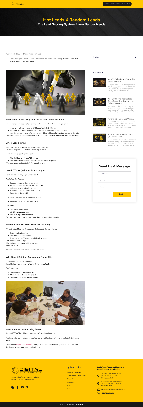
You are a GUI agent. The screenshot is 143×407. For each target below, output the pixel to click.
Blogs (68, 386)
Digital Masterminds (24, 344)
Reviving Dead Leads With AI (121, 119)
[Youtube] (22, 387)
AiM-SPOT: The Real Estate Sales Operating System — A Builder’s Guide (121, 101)
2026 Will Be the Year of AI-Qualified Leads (120, 136)
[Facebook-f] (17, 387)
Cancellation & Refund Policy (76, 376)
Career (69, 389)
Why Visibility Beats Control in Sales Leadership (121, 80)
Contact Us (70, 382)
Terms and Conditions (74, 372)
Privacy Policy (71, 379)
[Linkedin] (27, 387)
